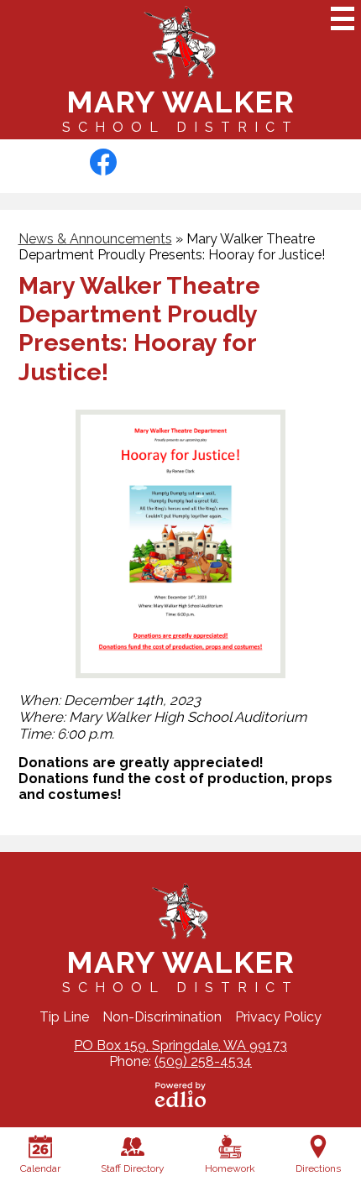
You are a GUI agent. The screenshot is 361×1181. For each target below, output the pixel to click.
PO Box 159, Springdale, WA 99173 (180, 1045)
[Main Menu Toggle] (342, 18)
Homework (230, 1168)
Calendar (40, 1168)
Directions (318, 1168)
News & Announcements (95, 239)
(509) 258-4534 (203, 1061)
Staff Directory (133, 1168)
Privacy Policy (278, 1017)
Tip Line (64, 1017)
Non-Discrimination (162, 1017)
